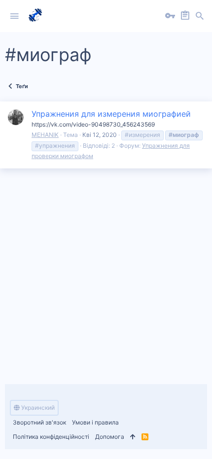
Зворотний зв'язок (39, 422)
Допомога (109, 436)
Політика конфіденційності (51, 436)
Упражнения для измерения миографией (111, 114)
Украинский (37, 407)
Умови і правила (95, 422)
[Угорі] (133, 437)
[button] (14, 16)
